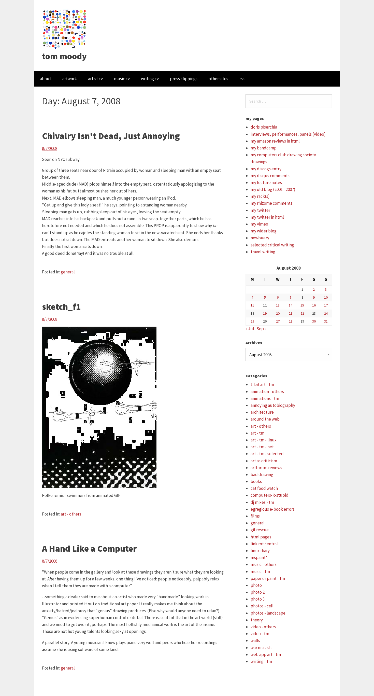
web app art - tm (266, 654)
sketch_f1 (61, 306)
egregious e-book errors (273, 509)
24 (326, 313)
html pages (261, 537)
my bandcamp (264, 148)
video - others (263, 627)
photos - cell (262, 606)
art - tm (257, 433)
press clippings (183, 78)
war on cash (261, 647)
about (45, 78)
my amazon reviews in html (275, 141)
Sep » (261, 328)
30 (314, 321)
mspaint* (259, 557)
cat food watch (264, 488)
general (68, 272)
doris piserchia (264, 127)
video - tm (260, 633)
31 (326, 321)
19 (265, 313)
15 (302, 305)
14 (290, 305)
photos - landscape (268, 613)
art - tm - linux (264, 440)
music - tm (260, 571)
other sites (218, 78)
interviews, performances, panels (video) (288, 134)
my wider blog (264, 231)
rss (241, 78)
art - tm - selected (267, 453)
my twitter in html (267, 217)
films (255, 516)
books (256, 481)
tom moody (64, 56)
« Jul (250, 328)
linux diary (260, 550)
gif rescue (260, 530)
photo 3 (258, 599)
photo (256, 585)
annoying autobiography (273, 405)
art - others (71, 514)
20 (278, 313)
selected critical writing (272, 245)
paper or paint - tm (268, 578)
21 (290, 313)
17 (326, 305)
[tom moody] (65, 29)
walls (255, 640)
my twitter (260, 210)
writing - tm (261, 661)
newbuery (260, 238)
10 (326, 297)
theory (257, 620)
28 (290, 321)
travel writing (263, 252)
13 (278, 305)
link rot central (264, 544)
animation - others (267, 391)
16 (314, 305)
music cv (122, 78)
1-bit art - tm (262, 384)
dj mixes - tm (262, 502)
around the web (265, 419)
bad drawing (262, 474)
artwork (69, 78)
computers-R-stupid (270, 495)
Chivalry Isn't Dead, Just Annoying (111, 136)
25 (252, 321)
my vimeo (259, 224)
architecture (262, 412)
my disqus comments (270, 175)
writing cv (150, 78)
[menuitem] (45, 79)
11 (252, 305)
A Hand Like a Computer (89, 548)
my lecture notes (266, 182)
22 (302, 313)
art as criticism (264, 461)
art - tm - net (262, 447)
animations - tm (265, 398)
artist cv (95, 78)
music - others (264, 564)
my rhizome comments (271, 203)
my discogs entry (266, 169)
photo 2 (258, 592)
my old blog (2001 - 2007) (273, 189)
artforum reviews (266, 467)
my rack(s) (260, 196)
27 (278, 321)
